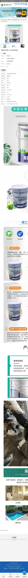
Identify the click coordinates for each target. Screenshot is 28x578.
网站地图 (22, 568)
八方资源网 (10, 568)
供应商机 (9, 19)
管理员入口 (18, 568)
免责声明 (14, 568)
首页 (6, 19)
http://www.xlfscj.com (4, 530)
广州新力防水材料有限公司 (11, 566)
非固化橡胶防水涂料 (16, 19)
